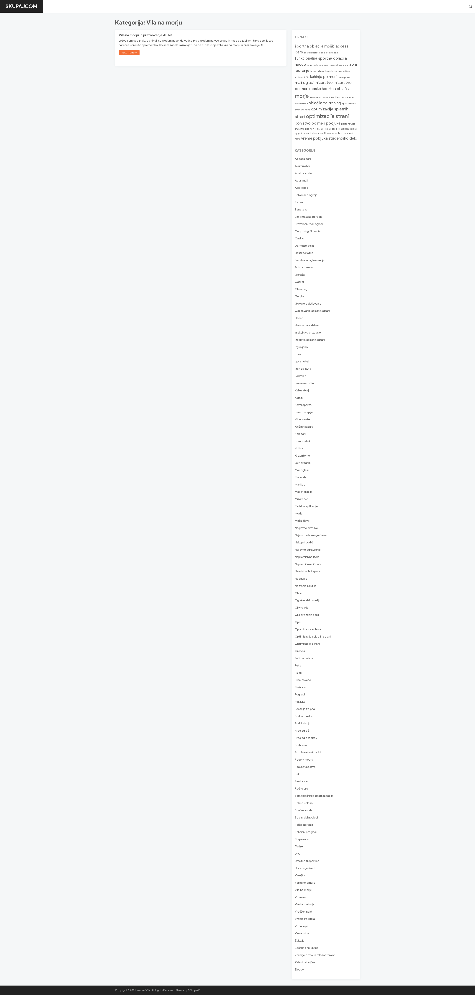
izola (352, 64)
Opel (298, 622)
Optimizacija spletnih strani (313, 636)
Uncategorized (305, 868)
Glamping (301, 289)
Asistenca (301, 187)
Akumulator (302, 166)
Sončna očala (303, 810)
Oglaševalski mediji (307, 600)
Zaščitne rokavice (306, 948)
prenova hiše (311, 129)
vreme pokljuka (314, 138)
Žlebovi (299, 969)
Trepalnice (302, 839)
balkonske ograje (311, 53)
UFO (298, 853)
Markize (300, 484)
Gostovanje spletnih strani (312, 311)
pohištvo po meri (310, 123)
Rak (297, 774)
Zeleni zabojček (305, 962)
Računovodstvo (305, 767)
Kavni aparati (303, 405)
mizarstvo (324, 82)
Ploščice (300, 687)
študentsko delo (342, 138)
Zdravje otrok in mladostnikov (315, 955)
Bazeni (299, 202)
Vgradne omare (305, 882)
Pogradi (300, 694)
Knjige (328, 71)
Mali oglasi (302, 470)
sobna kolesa (343, 129)
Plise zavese (303, 680)
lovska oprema (344, 77)
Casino (299, 238)
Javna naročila (304, 383)
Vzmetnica (302, 933)
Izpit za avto (303, 368)
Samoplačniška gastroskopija (314, 796)
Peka (298, 665)
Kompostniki (303, 441)
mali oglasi (304, 82)
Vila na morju (303, 890)
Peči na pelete (304, 658)
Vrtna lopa (301, 926)
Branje (322, 53)
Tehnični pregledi (306, 832)
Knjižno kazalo (304, 426)
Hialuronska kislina (307, 325)
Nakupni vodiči (304, 542)
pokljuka (333, 123)
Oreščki (300, 651)
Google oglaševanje (308, 303)
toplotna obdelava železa (312, 133)
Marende (301, 477)
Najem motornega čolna (311, 535)
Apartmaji (301, 180)
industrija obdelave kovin (317, 65)
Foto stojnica (304, 267)
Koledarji (300, 434)
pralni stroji (299, 129)
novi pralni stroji (348, 97)
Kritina (299, 448)
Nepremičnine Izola (307, 557)
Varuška (300, 875)
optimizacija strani (327, 116)
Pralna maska (303, 716)
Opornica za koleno (308, 629)
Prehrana (301, 745)
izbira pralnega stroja (338, 65)
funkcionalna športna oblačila (321, 58)
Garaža (300, 274)
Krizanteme (302, 455)
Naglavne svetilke (306, 528)
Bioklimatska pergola (308, 216)
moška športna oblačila (329, 88)
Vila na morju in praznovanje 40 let (146, 35)
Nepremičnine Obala (308, 564)
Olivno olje (302, 607)
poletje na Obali (348, 124)
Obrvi (298, 593)
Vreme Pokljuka (305, 919)
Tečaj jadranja (304, 824)
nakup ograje (315, 97)
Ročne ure (301, 788)
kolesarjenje (336, 71)
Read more (128, 52)
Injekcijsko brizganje (308, 332)
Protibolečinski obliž (308, 752)
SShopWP (194, 990)
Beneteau (301, 209)
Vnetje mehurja (304, 904)
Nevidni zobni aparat (308, 571)
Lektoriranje (303, 463)
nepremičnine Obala (331, 97)
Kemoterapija (304, 412)
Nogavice (301, 578)
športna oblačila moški (315, 46)
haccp (300, 64)
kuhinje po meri (323, 76)
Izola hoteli (302, 361)
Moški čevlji (302, 520)
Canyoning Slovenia (307, 231)
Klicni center (303, 419)
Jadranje (300, 376)
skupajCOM (21, 6)
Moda (298, 513)
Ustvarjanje (329, 133)
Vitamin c (301, 897)
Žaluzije (299, 940)
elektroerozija (332, 53)
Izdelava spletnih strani (310, 340)
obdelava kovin (301, 103)
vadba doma (340, 133)
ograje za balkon (349, 103)
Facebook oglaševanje (310, 260)
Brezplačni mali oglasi (309, 224)
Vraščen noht (303, 911)
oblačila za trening (325, 102)
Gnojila (299, 296)
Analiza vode (303, 173)
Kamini (299, 397)
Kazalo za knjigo (317, 71)
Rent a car (302, 781)
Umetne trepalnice (307, 861)
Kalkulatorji (302, 390)
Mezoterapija (303, 492)
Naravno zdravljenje (308, 549)
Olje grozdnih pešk (307, 615)
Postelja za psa (305, 709)
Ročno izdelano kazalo (327, 129)
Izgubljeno (301, 347)
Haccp (299, 318)
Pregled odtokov (306, 738)
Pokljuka (300, 701)
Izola (298, 354)
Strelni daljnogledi (306, 817)
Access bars (303, 159)
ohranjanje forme (302, 110)
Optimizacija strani (307, 644)
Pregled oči (302, 730)
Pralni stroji (302, 723)
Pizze (298, 672)
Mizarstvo (301, 499)
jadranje (302, 70)
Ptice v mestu (304, 759)
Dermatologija (304, 245)
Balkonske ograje (306, 195)
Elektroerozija (304, 253)
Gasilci (299, 282)
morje (302, 96)
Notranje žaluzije (305, 586)
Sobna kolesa (304, 803)
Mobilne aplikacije (306, 506)
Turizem (300, 846)
